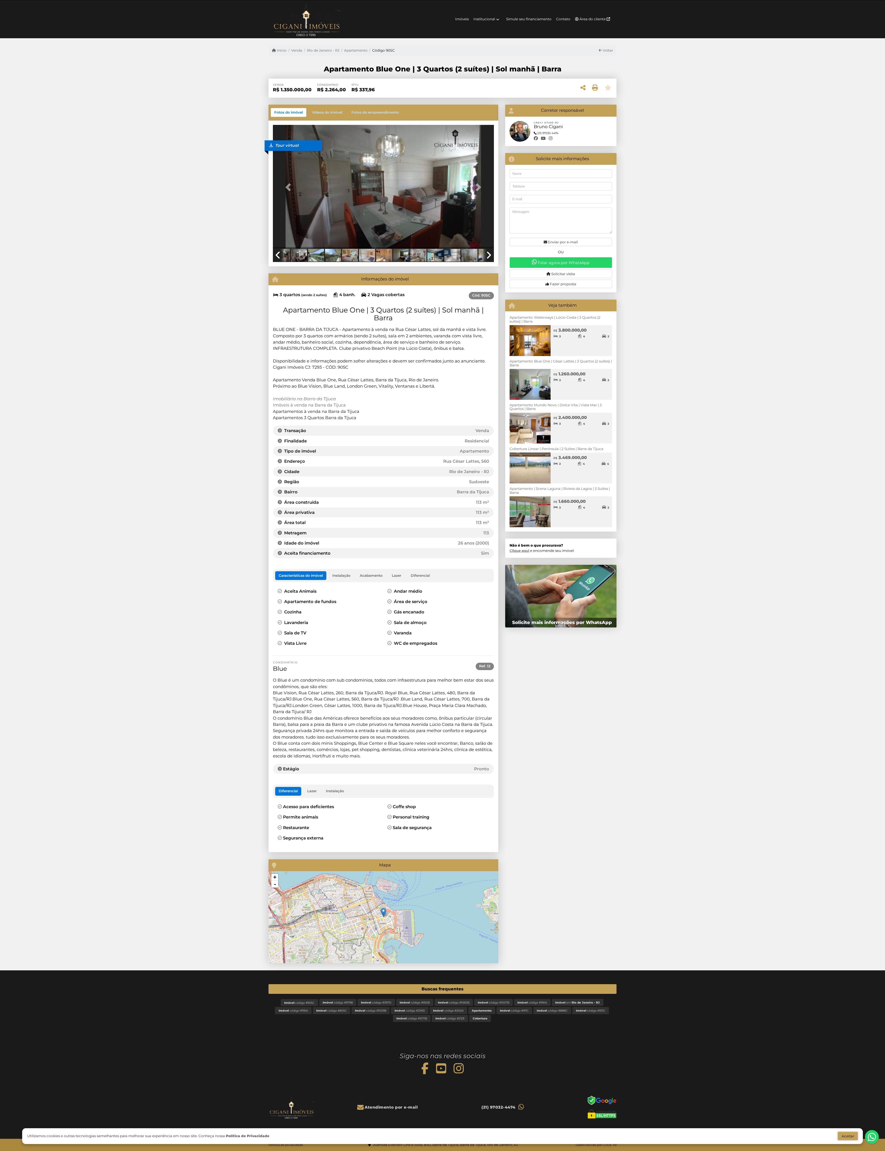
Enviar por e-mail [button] (562, 242)
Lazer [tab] (312, 791)
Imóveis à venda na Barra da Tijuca (309, 405)
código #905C (299, 1002)
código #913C (590, 1010)
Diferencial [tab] (288, 791)
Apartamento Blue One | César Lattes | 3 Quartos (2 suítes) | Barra (561, 363)
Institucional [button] (484, 19)
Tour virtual (286, 145)
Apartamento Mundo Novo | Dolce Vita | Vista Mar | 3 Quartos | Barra (556, 407)
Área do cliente (592, 19)
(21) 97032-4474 (498, 1107)
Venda (296, 50)
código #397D (376, 1002)
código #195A (293, 1010)
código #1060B (453, 1002)
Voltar (607, 50)
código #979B (338, 1002)
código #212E (450, 1018)
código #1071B (411, 1018)
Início (281, 50)
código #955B (415, 1002)
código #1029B (370, 1010)
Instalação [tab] (335, 791)
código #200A (448, 1010)
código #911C (514, 1010)
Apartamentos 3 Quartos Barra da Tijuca (314, 417)
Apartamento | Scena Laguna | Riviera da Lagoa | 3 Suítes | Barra (560, 490)
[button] (289, 187)
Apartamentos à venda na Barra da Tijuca (316, 411)
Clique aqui (519, 550)
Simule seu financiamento (529, 19)
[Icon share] (425, 1068)
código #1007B (493, 1002)
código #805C (331, 1010)
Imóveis (462, 19)
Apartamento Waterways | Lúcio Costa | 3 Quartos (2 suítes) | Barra (555, 319)
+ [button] (274, 877)
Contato (563, 19)
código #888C (552, 1010)
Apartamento (356, 50)
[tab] (288, 112)
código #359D (410, 1010)
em (577, 1002)
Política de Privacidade (247, 1136)
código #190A (532, 1002)
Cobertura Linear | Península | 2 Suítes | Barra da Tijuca (556, 449)
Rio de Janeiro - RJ (323, 50)
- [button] (275, 884)
